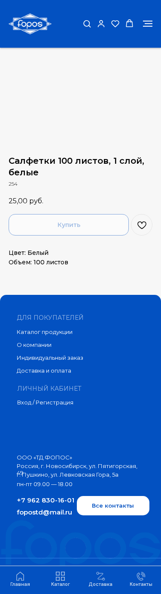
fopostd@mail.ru (44, 512)
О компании (34, 344)
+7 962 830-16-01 (45, 500)
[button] (87, 23)
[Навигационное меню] (147, 24)
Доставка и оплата (44, 370)
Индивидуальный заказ (50, 357)
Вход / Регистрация (45, 402)
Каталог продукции (45, 331)
